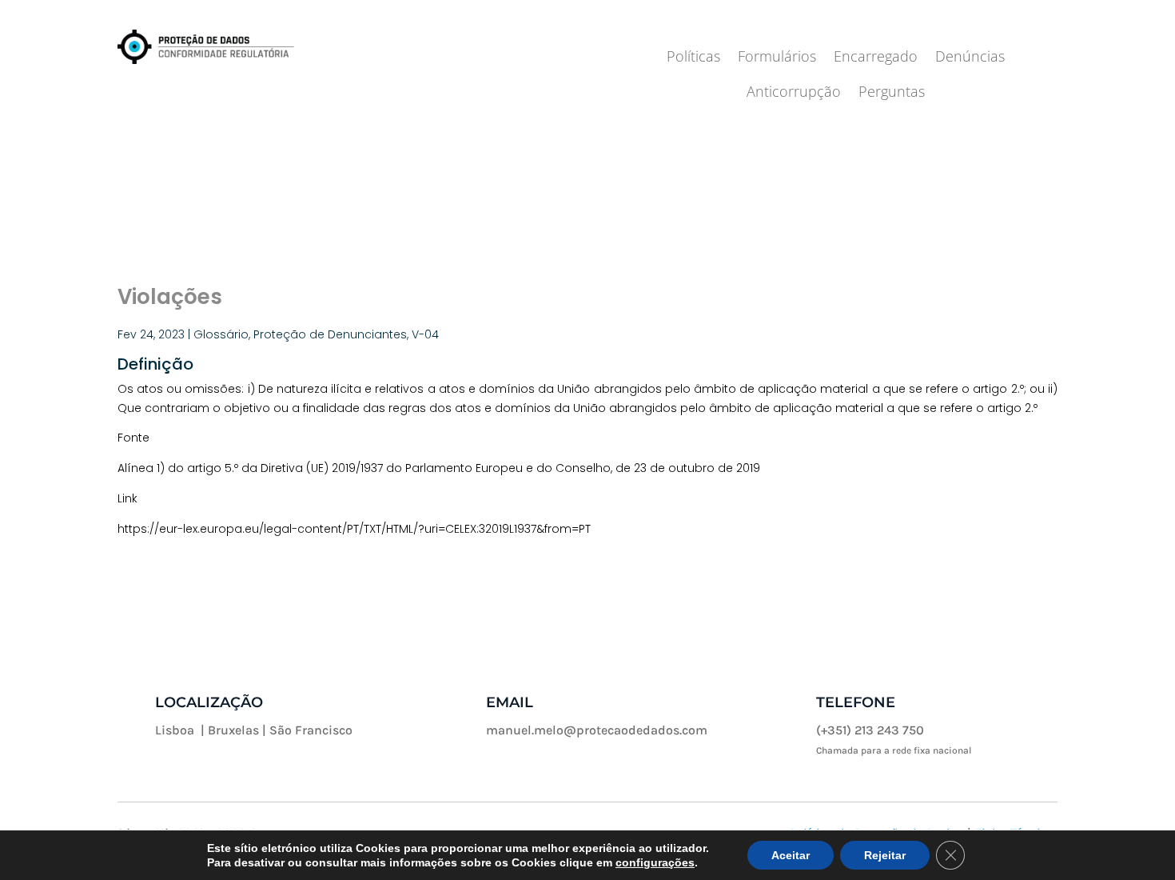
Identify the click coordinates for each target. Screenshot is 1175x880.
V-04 (425, 334)
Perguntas (891, 93)
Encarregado (876, 58)
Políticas (693, 58)
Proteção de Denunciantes (330, 334)
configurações (655, 862)
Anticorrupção (794, 93)
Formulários (777, 58)
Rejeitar (885, 855)
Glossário (221, 334)
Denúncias (970, 58)
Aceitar (790, 855)
